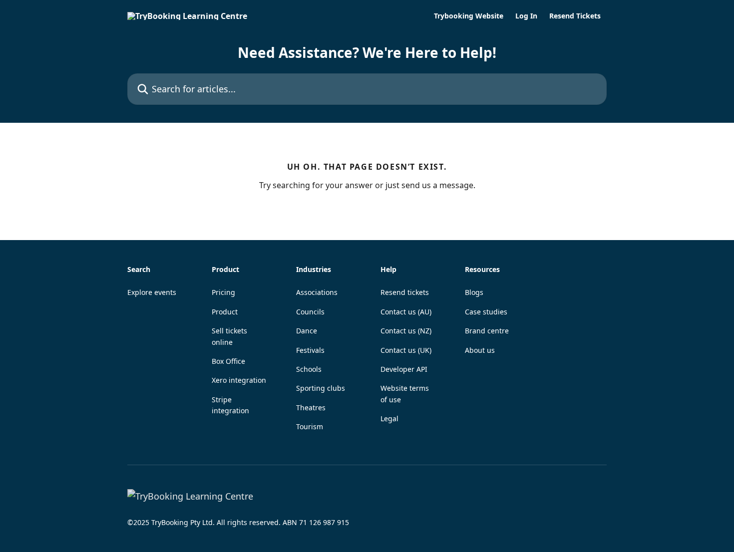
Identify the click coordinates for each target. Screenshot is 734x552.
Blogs (474, 292)
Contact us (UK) (405, 350)
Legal (389, 418)
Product (225, 311)
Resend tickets (404, 292)
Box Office (228, 361)
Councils (310, 311)
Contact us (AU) (405, 311)
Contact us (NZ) (405, 330)
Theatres (311, 407)
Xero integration (239, 380)
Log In (526, 15)
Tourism (309, 426)
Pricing (223, 292)
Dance (306, 330)
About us (480, 350)
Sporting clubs (320, 388)
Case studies (486, 311)
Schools (309, 369)
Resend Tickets (575, 15)
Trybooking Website (468, 15)
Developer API (403, 369)
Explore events (151, 292)
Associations (317, 292)
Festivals (310, 350)
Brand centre (487, 330)
